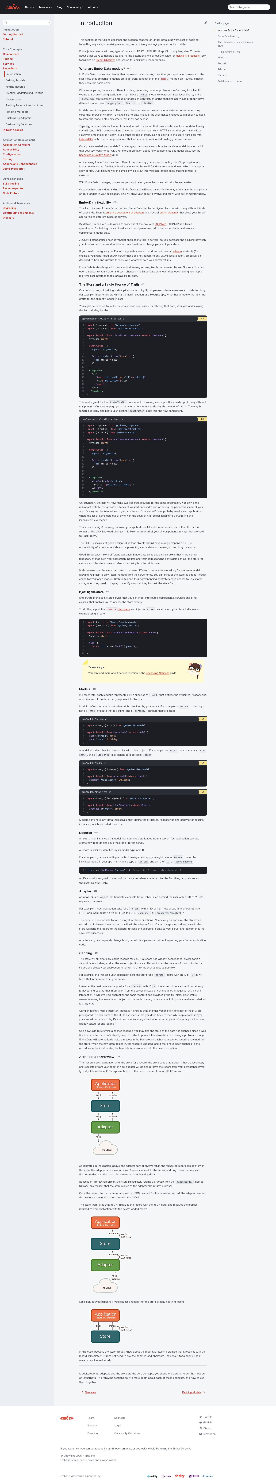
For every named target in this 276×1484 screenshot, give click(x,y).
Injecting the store (230, 51)
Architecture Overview (230, 81)
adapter (177, 251)
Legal (117, 1425)
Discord (207, 1428)
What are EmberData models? (233, 30)
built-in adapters (169, 212)
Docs (28, 7)
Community (74, 7)
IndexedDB (86, 139)
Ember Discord (181, 1448)
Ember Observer (105, 60)
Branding (92, 1433)
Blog (59, 7)
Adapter (222, 69)
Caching (222, 75)
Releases (44, 7)
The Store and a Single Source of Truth (236, 44)
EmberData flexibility (229, 36)
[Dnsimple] (208, 1477)
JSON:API (160, 224)
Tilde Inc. (89, 1455)
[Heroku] (166, 1477)
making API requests (188, 55)
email (111, 1448)
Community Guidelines (127, 1433)
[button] (27, 22)
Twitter (207, 1416)
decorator (118, 609)
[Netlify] (152, 1477)
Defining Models (191, 1392)
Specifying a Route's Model (95, 155)
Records (222, 63)
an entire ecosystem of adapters (125, 212)
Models (222, 57)
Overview (90, 1392)
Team (90, 1417)
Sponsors (119, 1417)
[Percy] (194, 1477)
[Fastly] (180, 1477)
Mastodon (209, 1434)
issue (128, 1448)
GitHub (207, 1422)
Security (92, 1425)
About (92, 7)
